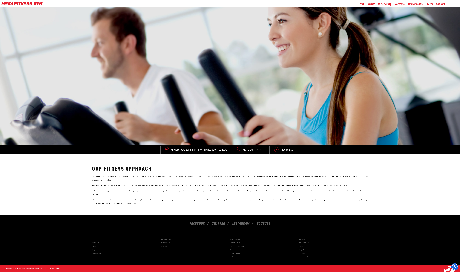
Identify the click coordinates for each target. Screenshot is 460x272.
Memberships (416, 4)
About (371, 4)
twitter (218, 223)
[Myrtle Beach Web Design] (449, 268)
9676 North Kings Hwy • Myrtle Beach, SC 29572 (199, 149)
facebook (197, 223)
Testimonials (304, 242)
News (430, 4)
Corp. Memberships (237, 246)
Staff (94, 250)
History (95, 246)
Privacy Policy (304, 257)
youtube (263, 223)
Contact (440, 4)
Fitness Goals (235, 253)
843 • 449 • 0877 (254, 149)
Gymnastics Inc (22, 4)
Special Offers (235, 242)
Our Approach (166, 239)
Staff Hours (303, 250)
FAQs (301, 246)
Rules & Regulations (237, 257)
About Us (95, 242)
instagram (241, 223)
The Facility (384, 4)
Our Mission (96, 253)
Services (400, 4)
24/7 (93, 257)
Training (164, 246)
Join (362, 4)
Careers (302, 253)
